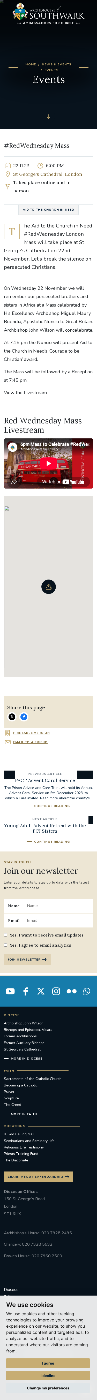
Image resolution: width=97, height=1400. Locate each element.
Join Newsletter (24, 959)
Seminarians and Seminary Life (29, 1140)
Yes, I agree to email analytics (40, 945)
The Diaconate (16, 1160)
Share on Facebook (23, 716)
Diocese (11, 1289)
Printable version (31, 733)
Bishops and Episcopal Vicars (28, 1029)
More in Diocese (27, 1058)
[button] (48, 586)
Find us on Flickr (71, 991)
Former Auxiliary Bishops (24, 1042)
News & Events (57, 64)
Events (51, 70)
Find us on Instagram (56, 991)
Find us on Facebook (25, 991)
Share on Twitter (12, 716)
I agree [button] (48, 1363)
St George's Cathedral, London (47, 174)
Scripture (11, 1098)
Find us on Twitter (40, 991)
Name (14, 905)
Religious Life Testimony (24, 1147)
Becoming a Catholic (21, 1085)
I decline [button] (48, 1375)
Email (14, 920)
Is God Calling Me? (19, 1134)
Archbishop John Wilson (23, 1023)
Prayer (9, 1091)
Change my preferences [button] (48, 1388)
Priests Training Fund (21, 1153)
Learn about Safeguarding (35, 1177)
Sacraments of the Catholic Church (33, 1078)
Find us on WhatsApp (86, 991)
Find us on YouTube (10, 991)
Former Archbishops (20, 1036)
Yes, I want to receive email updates (47, 935)
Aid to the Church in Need (48, 210)
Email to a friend (30, 742)
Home (30, 64)
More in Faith (24, 1114)
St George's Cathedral (22, 1049)
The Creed (12, 1104)
